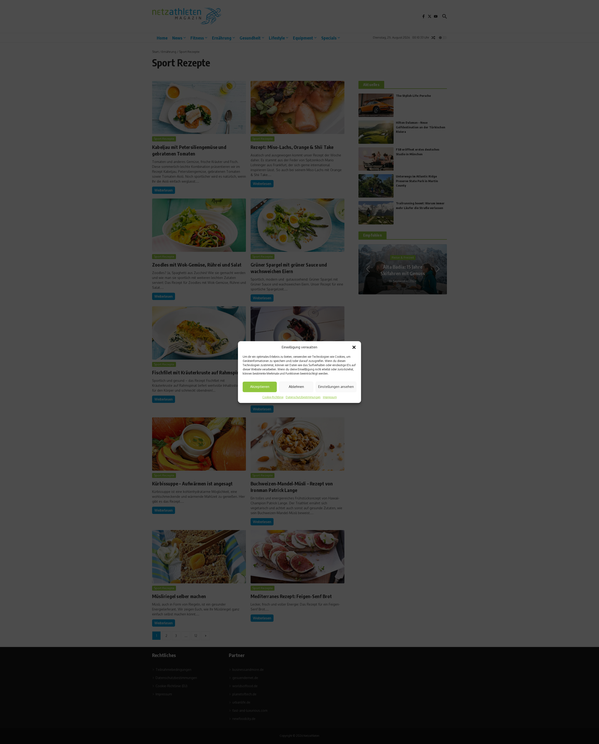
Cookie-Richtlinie (272, 397)
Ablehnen (296, 386)
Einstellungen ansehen (336, 386)
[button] (354, 347)
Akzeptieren (259, 386)
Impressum (330, 397)
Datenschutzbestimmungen (303, 397)
